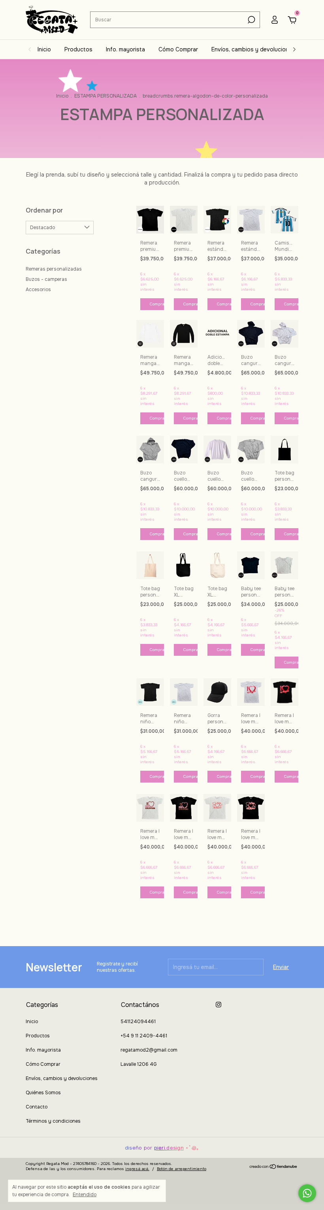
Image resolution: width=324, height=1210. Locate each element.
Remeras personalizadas (54, 269)
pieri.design (169, 1147)
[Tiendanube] (273, 1167)
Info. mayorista (125, 49)
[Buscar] (250, 20)
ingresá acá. (137, 1168)
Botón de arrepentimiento (181, 1168)
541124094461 (138, 1021)
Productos (78, 49)
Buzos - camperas (46, 279)
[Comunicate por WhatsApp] (307, 1193)
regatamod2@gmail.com (149, 1050)
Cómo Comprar (178, 49)
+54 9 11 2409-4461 (144, 1036)
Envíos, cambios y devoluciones (253, 49)
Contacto (36, 1107)
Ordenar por (44, 210)
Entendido (84, 1194)
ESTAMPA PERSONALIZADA (105, 96)
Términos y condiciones (53, 1121)
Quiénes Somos (43, 1093)
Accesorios (38, 289)
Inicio (44, 49)
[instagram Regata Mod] (218, 1004)
